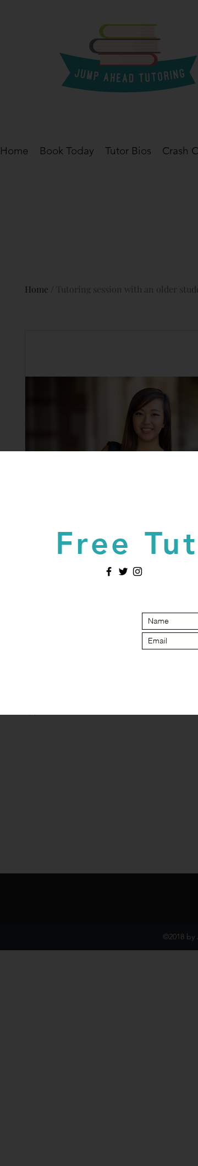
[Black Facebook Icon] (109, 571)
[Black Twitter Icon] (123, 571)
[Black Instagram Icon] (137, 571)
